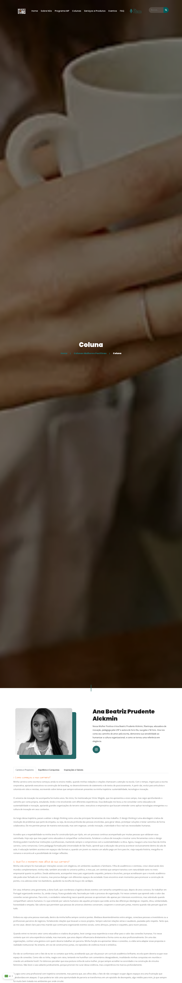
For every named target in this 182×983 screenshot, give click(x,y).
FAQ (122, 10)
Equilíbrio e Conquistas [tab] (48, 770)
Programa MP (62, 10)
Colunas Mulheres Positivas (90, 353)
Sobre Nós (46, 10)
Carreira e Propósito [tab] (25, 770)
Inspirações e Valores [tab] (73, 770)
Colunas (76, 10)
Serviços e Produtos (95, 10)
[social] (96, 749)
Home (34, 10)
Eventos (112, 10)
